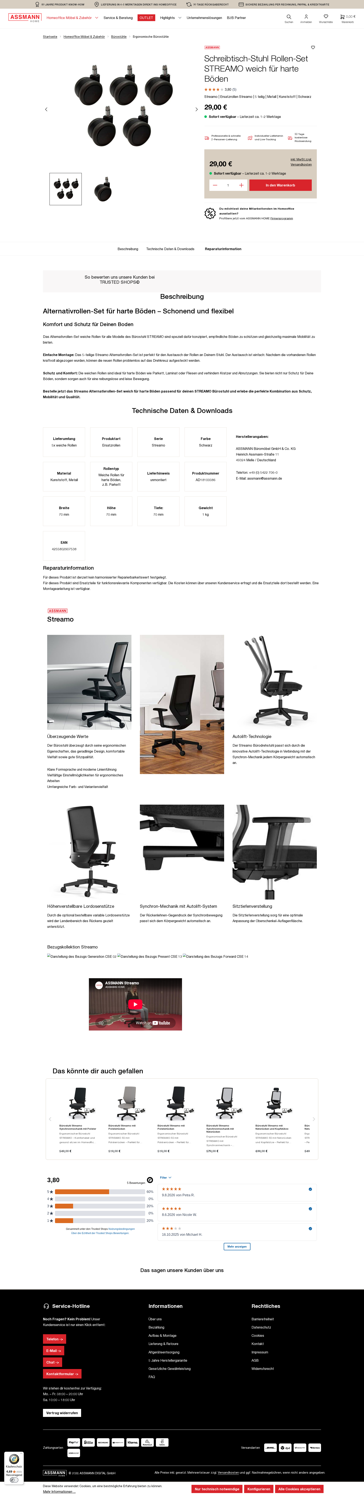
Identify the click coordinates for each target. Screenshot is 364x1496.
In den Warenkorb (280, 185)
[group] (129, 249)
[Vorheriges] (46, 109)
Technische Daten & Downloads (170, 249)
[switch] (14, 1480)
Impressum (260, 1352)
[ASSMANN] (257, 47)
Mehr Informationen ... (59, 1491)
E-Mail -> (53, 1351)
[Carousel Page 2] (105, 189)
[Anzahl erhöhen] (241, 185)
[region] (59, 4)
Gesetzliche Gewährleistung (170, 1368)
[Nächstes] (197, 109)
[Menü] (21, 1454)
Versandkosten (228, 1472)
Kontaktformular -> (62, 1374)
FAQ (152, 1377)
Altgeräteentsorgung (164, 1352)
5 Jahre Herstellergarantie (168, 1360)
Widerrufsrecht (263, 1368)
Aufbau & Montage (163, 1335)
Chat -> (52, 1362)
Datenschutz (261, 1327)
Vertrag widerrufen (62, 1413)
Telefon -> (54, 1339)
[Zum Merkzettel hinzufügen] (313, 47)
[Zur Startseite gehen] (24, 17)
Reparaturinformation (223, 249)
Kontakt (258, 1344)
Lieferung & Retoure (163, 1344)
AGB (255, 1360)
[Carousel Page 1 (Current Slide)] (68, 189)
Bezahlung (156, 1327)
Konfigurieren (259, 1489)
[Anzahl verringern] (215, 185)
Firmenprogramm (281, 218)
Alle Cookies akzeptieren (299, 1489)
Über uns (155, 1319)
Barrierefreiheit (263, 1319)
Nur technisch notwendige (217, 1489)
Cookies (258, 1335)
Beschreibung (128, 249)
